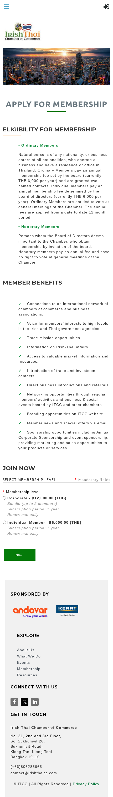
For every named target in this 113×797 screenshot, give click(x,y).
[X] (24, 702)
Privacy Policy (86, 784)
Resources (27, 675)
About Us (25, 650)
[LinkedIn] (35, 702)
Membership (28, 669)
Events (23, 662)
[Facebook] (14, 702)
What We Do (29, 656)
